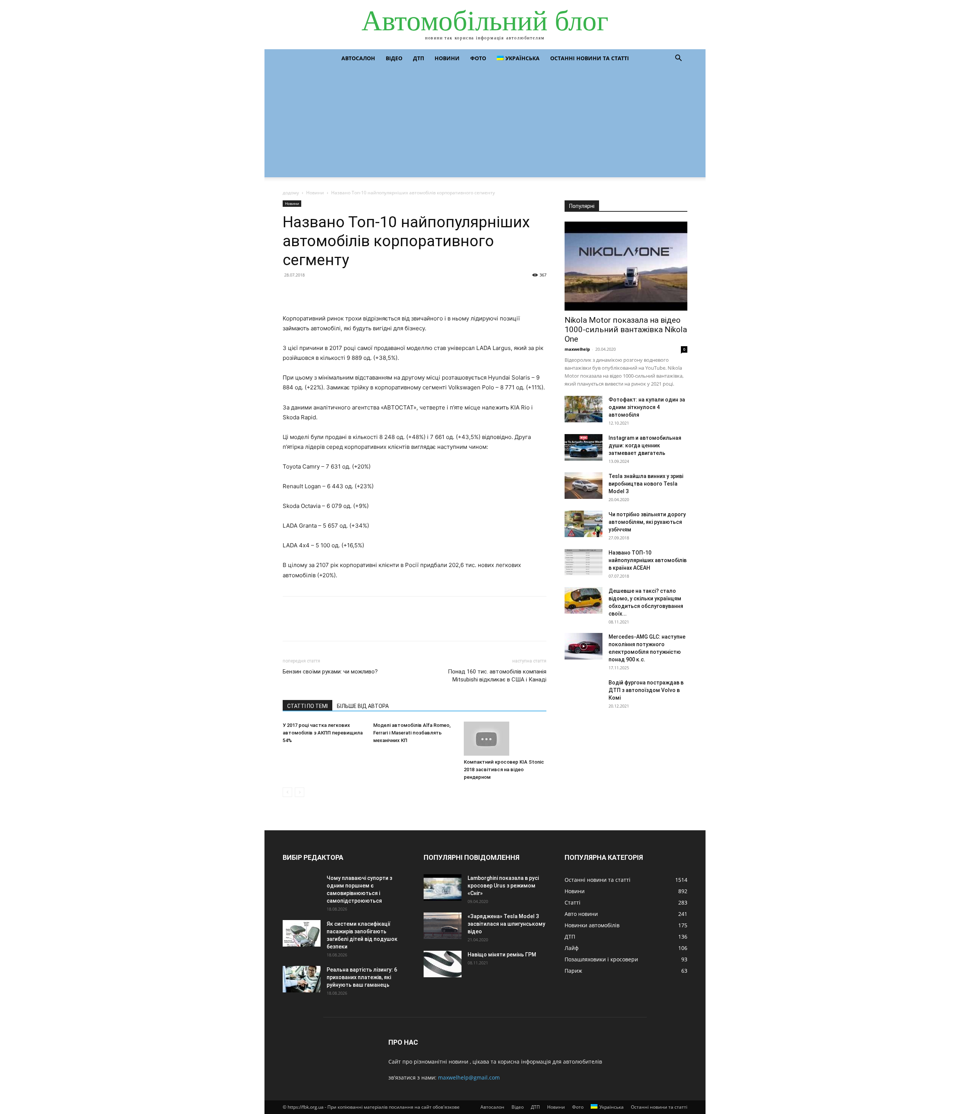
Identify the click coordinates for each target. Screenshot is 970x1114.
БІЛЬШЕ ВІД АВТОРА (363, 706)
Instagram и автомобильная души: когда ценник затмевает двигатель (645, 445)
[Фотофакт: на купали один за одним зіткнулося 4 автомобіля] (583, 409)
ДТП (418, 58)
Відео (394, 58)
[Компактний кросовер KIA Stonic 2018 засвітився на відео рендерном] (505, 739)
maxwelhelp (577, 349)
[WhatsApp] (342, 292)
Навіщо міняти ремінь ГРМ (502, 955)
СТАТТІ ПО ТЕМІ (307, 706)
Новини (447, 58)
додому (291, 192)
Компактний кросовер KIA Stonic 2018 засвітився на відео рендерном (504, 769)
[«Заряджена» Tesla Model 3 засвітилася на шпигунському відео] (443, 925)
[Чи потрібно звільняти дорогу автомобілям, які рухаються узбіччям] (583, 524)
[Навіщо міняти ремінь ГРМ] (443, 964)
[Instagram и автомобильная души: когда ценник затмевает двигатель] (583, 447)
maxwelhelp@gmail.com (469, 1077)
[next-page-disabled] (299, 792)
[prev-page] (287, 792)
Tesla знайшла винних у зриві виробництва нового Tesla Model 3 (646, 483)
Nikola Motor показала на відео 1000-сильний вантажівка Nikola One (626, 330)
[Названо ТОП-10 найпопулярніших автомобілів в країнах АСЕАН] (583, 562)
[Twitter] (307, 292)
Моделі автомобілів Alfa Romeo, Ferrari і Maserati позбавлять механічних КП (412, 732)
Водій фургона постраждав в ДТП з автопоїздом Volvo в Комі (646, 690)
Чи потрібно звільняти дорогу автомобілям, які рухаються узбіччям (647, 522)
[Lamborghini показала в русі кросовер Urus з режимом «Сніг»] (443, 887)
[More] (360, 292)
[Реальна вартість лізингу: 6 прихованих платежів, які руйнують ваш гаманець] (302, 979)
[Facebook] (290, 292)
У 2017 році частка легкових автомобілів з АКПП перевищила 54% (323, 732)
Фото (478, 58)
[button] (678, 58)
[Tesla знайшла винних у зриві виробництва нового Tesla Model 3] (583, 485)
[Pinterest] (325, 292)
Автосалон (358, 58)
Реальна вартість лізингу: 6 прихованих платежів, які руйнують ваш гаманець (362, 977)
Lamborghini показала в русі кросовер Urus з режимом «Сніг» (503, 885)
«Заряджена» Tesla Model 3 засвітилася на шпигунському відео (506, 923)
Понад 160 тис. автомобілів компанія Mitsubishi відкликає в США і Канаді (497, 675)
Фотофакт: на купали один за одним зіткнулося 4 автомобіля (647, 407)
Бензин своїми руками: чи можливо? (330, 671)
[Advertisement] (485, 124)
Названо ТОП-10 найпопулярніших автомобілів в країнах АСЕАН (648, 560)
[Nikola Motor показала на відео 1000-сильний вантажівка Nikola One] (626, 266)
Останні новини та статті (589, 58)
